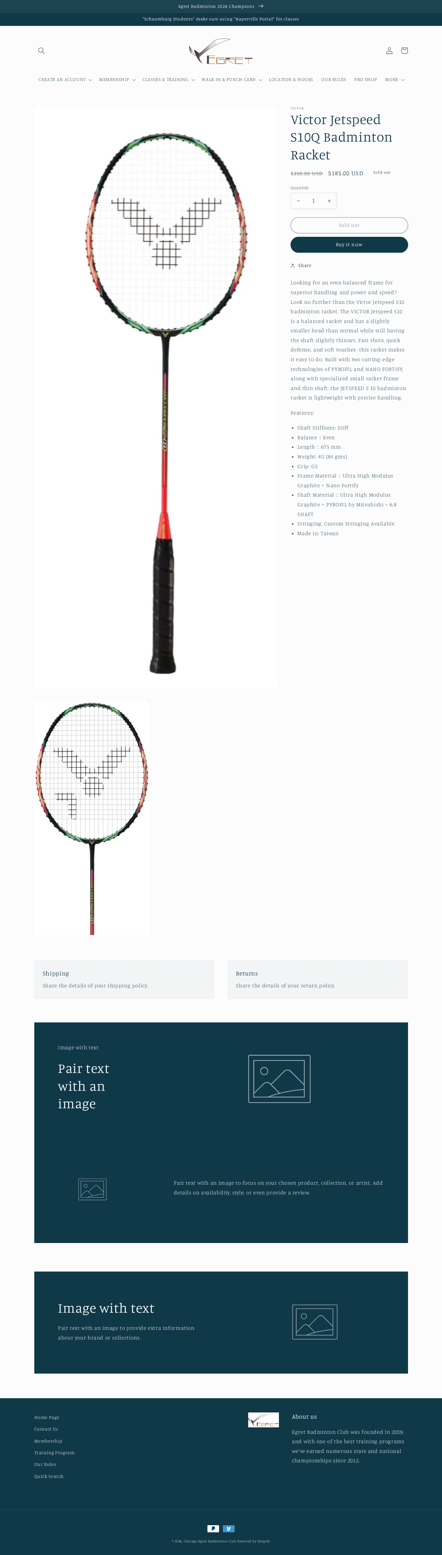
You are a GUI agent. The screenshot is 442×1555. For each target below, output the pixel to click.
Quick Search (49, 1476)
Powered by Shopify (253, 1541)
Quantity (299, 187)
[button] (41, 50)
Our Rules (45, 1464)
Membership (48, 1441)
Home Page (47, 1417)
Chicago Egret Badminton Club (210, 1541)
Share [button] (304, 265)
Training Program (54, 1452)
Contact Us (46, 1429)
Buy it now (349, 244)
